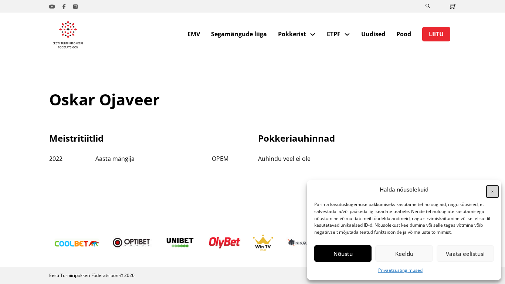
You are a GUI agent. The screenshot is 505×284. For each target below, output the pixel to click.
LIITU (436, 34)
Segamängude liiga (239, 34)
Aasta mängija (115, 159)
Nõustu (343, 253)
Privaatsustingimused (400, 270)
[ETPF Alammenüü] (347, 34)
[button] (490, 189)
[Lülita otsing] (428, 6)
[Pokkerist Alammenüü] (313, 34)
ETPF (333, 34)
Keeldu (404, 253)
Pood (403, 34)
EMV (193, 34)
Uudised (373, 34)
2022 (55, 159)
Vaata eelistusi (465, 253)
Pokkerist (292, 34)
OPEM (220, 159)
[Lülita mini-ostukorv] (453, 6)
